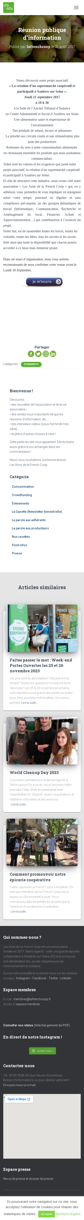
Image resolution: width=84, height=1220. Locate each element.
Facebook (39, 978)
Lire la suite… (29, 702)
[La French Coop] (10, 7)
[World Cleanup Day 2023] (42, 740)
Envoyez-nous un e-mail (19, 1085)
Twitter (53, 978)
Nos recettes (21, 536)
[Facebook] (31, 354)
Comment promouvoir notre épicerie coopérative (37, 877)
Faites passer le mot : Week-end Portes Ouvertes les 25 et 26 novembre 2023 (41, 665)
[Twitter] (38, 354)
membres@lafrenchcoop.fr (32, 999)
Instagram (23, 978)
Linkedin (65, 978)
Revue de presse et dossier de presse (28, 1178)
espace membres (28, 1004)
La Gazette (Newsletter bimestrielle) (37, 511)
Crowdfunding (22, 495)
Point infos (19, 545)
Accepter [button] (46, 1214)
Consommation (23, 486)
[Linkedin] (53, 354)
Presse (17, 553)
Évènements (31, 364)
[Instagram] (45, 354)
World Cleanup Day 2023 (34, 772)
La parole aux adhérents (29, 520)
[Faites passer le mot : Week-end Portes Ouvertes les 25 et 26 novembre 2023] (42, 628)
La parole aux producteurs (30, 528)
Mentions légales (68, 1214)
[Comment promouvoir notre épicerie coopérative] (42, 842)
